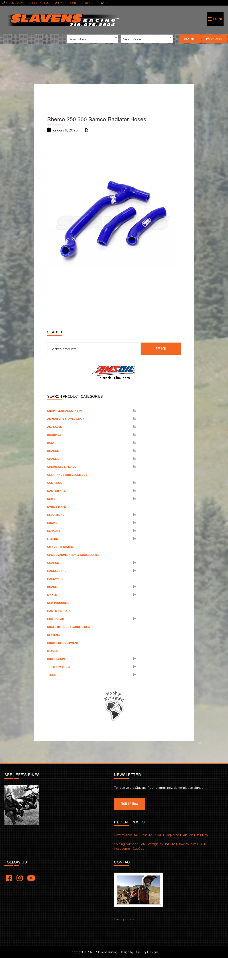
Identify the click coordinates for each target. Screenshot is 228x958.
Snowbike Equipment (62, 643)
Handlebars (56, 571)
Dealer (90, 2)
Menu (218, 19)
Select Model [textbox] (132, 39)
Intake (52, 587)
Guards (53, 563)
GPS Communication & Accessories (73, 555)
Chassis (53, 459)
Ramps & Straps (59, 611)
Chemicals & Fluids (61, 467)
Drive (51, 499)
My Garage (216, 39)
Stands (52, 651)
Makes (52, 595)
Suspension (56, 659)
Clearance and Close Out (67, 475)
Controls (54, 483)
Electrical (55, 515)
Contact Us (40, 2)
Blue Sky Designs (147, 952)
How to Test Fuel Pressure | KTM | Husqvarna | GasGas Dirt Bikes (161, 835)
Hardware (55, 579)
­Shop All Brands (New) (64, 411)
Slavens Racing (62, 20)
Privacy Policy (124, 919)
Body (51, 443)
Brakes (53, 451)
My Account (67, 2)
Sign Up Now (129, 804)
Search (192, 39)
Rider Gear (55, 619)
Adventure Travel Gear (65, 419)
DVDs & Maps (56, 507)
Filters (52, 539)
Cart (108, 2)
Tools (51, 675)
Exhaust (53, 531)
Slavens (53, 635)
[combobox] (92, 38)
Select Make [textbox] (77, 39)
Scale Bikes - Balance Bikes (68, 627)
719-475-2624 (14, 2)
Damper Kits (56, 491)
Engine (52, 523)
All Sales (54, 427)
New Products (58, 603)
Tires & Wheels (58, 667)
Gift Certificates (60, 547)
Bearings (54, 435)
